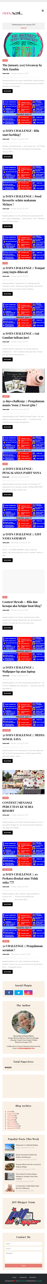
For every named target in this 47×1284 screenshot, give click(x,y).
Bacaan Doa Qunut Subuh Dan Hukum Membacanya (26, 1156)
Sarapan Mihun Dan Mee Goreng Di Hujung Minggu (28, 1165)
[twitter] (18, 992)
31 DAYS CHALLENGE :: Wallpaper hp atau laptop (18, 669)
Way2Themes (22, 1281)
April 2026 (11, 1122)
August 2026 (12, 1114)
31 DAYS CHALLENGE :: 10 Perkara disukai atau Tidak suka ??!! (20, 878)
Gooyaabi (39, 1281)
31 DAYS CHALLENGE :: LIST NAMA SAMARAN (21, 536)
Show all (23, 28)
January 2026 (12, 1128)
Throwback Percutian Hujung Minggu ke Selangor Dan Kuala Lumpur (26, 1176)
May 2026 (10, 1120)
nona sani (6, 73)
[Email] (38, 992)
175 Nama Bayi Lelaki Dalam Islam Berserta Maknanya (27, 1187)
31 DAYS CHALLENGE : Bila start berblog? (20, 133)
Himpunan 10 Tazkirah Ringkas (27, 1145)
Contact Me (23, 1277)
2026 (9, 1112)
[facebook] (9, 992)
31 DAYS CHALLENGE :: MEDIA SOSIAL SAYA (23, 737)
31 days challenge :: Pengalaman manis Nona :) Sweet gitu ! (23, 403)
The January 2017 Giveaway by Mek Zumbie (22, 67)
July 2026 (11, 1116)
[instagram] (28, 992)
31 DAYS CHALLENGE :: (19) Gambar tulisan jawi (20, 335)
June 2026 (11, 1118)
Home (14, 1277)
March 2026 (11, 1124)
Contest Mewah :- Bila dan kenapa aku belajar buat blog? (22, 604)
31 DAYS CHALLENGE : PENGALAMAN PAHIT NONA (21, 471)
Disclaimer (32, 1277)
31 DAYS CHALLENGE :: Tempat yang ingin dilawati (23, 270)
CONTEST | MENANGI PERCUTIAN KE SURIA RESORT (17, 807)
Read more (7, 91)
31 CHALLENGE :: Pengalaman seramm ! (22, 948)
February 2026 (12, 1126)
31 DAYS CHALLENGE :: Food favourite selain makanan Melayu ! (21, 200)
